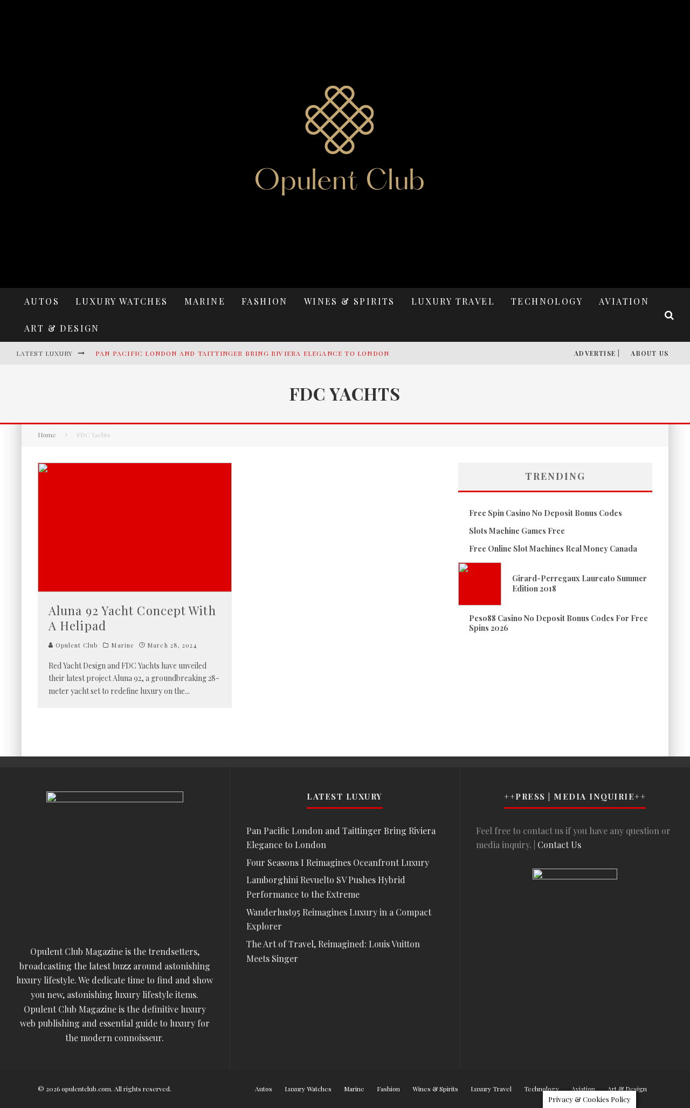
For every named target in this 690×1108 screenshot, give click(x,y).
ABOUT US (649, 353)
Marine (204, 301)
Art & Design (62, 328)
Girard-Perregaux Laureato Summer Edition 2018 (579, 583)
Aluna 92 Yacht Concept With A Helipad (132, 618)
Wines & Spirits (349, 301)
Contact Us (559, 844)
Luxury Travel (453, 301)
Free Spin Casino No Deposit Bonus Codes (545, 513)
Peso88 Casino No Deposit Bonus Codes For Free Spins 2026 (558, 623)
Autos (41, 301)
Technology (547, 301)
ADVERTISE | (597, 353)
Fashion (265, 301)
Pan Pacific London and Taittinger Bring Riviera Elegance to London (242, 353)
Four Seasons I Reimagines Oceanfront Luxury (337, 862)
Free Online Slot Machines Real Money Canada (553, 548)
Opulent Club (75, 645)
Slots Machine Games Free (517, 531)
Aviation (624, 301)
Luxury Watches (121, 301)
